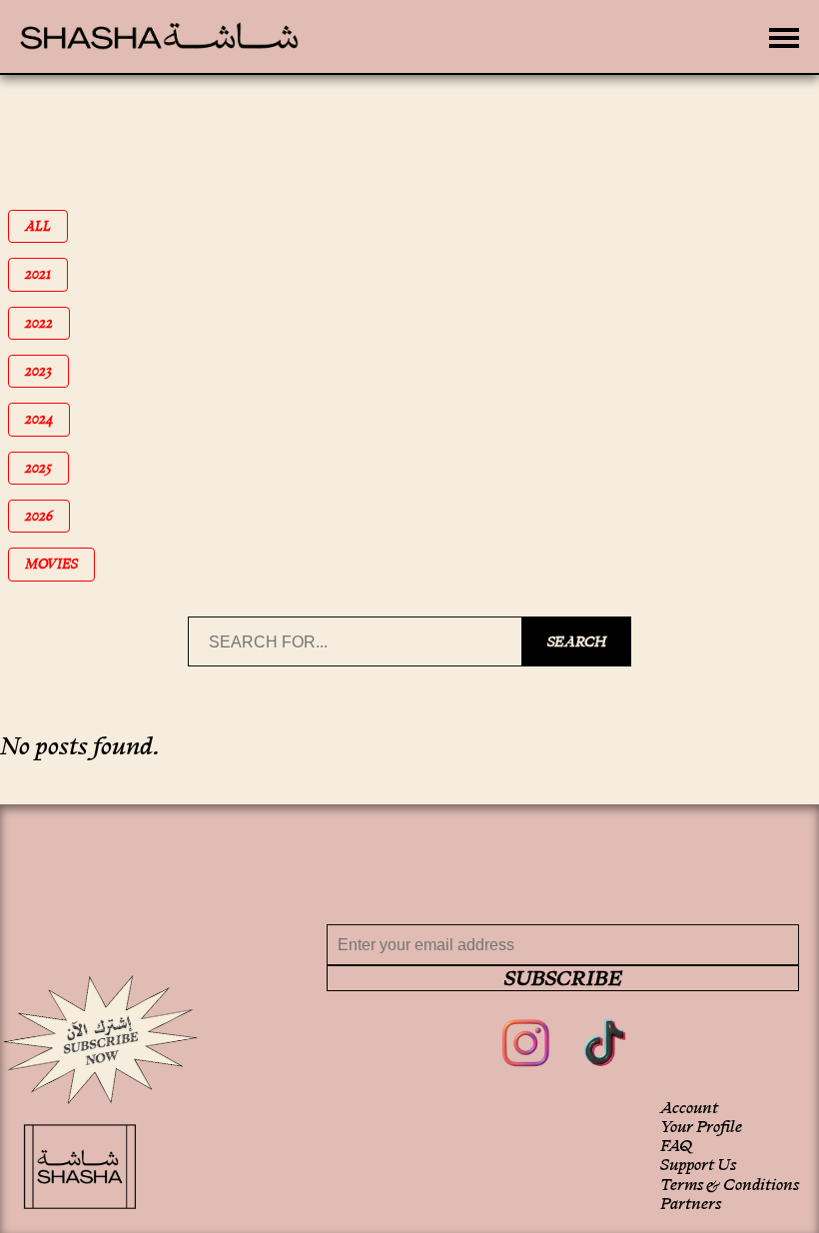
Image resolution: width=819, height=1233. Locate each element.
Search (576, 641)
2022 (47, 323)
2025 (47, 468)
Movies (58, 564)
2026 (47, 516)
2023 (47, 371)
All (46, 226)
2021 (46, 274)
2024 (47, 419)
